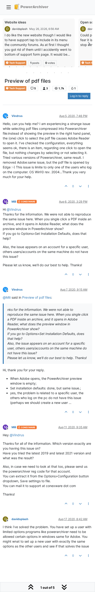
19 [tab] (68, 72)
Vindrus (17, 116)
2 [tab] (16, 66)
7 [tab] (51, 66)
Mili (14, 201)
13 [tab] (26, 72)
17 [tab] (54, 72)
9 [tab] (64, 66)
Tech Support (17, 88)
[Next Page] (88, 44)
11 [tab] (78, 66)
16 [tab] (47, 72)
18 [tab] (61, 72)
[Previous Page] (6, 44)
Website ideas (15, 22)
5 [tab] (37, 66)
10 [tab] (71, 66)
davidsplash (19, 29)
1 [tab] (9, 66)
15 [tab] (40, 72)
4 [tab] (30, 66)
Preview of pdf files (36, 297)
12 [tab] (85, 66)
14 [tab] (33, 72)
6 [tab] (44, 66)
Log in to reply (79, 96)
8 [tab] (58, 66)
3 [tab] (23, 66)
